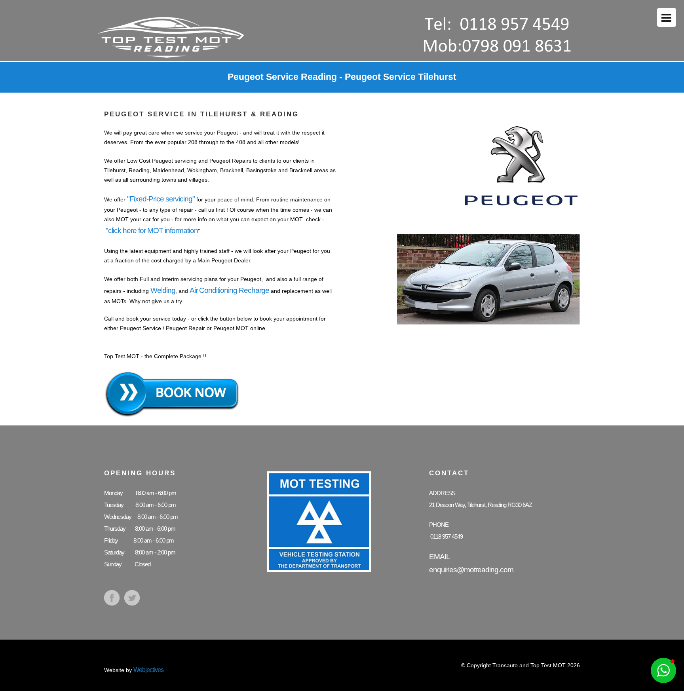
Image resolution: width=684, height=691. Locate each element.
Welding (162, 290)
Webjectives (148, 669)
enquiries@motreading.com (471, 570)
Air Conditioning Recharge (229, 290)
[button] (663, 670)
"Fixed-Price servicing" (161, 199)
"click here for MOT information (152, 230)
